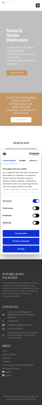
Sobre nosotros (9, 354)
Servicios (6, 358)
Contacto (6, 361)
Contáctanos (17, 73)
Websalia (32, 399)
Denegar (21, 249)
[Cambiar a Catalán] (21, 375)
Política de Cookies (10, 368)
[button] (38, 5)
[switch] (36, 208)
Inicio (4, 351)
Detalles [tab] (22, 161)
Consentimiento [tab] (9, 161)
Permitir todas (21, 233)
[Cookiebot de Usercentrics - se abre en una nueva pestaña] (29, 154)
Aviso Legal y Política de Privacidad (17, 365)
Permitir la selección (21, 241)
